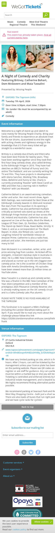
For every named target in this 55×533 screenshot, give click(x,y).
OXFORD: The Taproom (17, 97)
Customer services (12, 462)
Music (10, 21)
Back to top (28, 406)
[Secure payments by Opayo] (27, 506)
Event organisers (11, 469)
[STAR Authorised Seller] (27, 494)
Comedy (21, 21)
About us (7, 475)
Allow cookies (41, 521)
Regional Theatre (18, 24)
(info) (32, 97)
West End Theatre (38, 21)
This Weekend (38, 24)
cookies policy (19, 529)
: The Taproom (14, 335)
